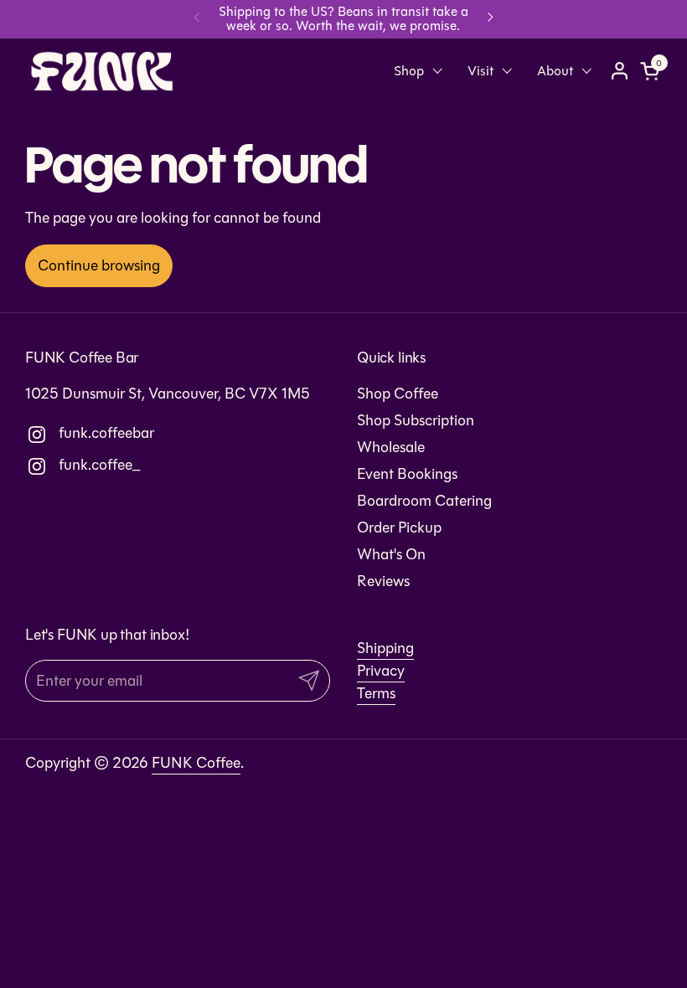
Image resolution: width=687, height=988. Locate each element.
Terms (376, 693)
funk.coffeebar (72, 433)
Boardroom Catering (424, 501)
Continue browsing (99, 265)
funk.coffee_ (72, 465)
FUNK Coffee (196, 763)
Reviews (383, 581)
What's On (391, 554)
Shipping (385, 648)
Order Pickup (399, 527)
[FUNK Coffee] (102, 71)
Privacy (381, 671)
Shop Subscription (415, 420)
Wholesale (391, 447)
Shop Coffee (397, 393)
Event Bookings (407, 474)
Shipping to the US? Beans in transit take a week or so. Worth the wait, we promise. (343, 18)
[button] (652, 70)
